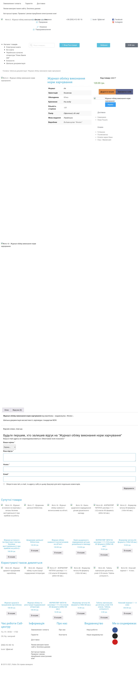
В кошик (104, 618)
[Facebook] (115, 630)
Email (6, 474)
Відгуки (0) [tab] (17, 410)
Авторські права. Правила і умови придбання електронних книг (30, 14)
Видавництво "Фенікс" (73, 122)
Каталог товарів (10, 44)
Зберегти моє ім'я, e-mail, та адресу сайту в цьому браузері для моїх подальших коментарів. (43, 484)
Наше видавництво (95, 635)
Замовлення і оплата (12, 4)
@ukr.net (10, 649)
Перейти (110, 105)
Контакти (63, 635)
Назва (6, 464)
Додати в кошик (107, 91)
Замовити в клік (124, 91)
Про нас (62, 630)
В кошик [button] (11, 557)
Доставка (41, 4)
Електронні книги (13, 47)
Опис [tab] (6, 410)
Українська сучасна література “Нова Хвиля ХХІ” (16, 55)
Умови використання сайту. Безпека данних (21, 9)
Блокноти (10, 61)
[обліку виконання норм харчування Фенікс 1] (23, 80)
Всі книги (10, 50)
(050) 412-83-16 (7, 645)
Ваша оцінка (9, 442)
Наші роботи (92, 630)
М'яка (66, 97)
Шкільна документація (15, 63)
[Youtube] (115, 642)
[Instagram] (115, 636)
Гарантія (28, 4)
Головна (6, 71)
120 (65, 107)
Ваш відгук (8, 451)
